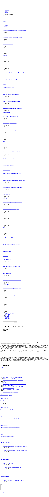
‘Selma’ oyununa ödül (6, 194)
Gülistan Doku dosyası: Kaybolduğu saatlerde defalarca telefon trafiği (14, 30)
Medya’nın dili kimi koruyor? (8, 463)
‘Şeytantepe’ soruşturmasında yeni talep (9, 87)
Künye (4, 492)
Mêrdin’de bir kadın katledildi (8, 44)
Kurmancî (7, 8)
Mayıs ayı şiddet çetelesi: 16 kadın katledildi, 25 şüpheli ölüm (14, 454)
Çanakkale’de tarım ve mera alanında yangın (10, 222)
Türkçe (6, 11)
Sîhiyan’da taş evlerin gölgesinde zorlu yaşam (10, 116)
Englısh (6, 12)
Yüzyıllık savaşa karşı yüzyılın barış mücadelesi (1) (11, 151)
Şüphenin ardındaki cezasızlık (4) (8, 158)
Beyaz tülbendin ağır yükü (4, 400)
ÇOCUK (7, 317)
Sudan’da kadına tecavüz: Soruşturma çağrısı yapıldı (12, 230)
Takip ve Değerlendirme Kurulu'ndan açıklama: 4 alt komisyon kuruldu (15, 65)
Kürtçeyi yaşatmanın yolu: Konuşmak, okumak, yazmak (12, 187)
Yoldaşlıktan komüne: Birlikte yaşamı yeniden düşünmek (10, 427)
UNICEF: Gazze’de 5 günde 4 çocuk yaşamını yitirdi (11, 244)
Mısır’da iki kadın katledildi (8, 385)
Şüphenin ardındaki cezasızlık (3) (8, 165)
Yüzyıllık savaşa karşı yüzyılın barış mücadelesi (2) (11, 144)
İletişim (4, 493)
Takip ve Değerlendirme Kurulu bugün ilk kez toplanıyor (12, 79)
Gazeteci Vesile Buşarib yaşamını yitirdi (10, 392)
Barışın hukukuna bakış (7, 273)
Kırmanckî (7, 10)
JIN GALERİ (7, 318)
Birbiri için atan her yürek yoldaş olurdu (7, 409)
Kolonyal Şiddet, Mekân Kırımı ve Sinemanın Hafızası (12, 280)
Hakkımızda (5, 491)
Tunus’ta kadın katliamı (7, 251)
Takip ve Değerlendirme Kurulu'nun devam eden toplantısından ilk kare (15, 72)
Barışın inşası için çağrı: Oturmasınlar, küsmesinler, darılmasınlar (11, 418)
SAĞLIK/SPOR (8, 314)
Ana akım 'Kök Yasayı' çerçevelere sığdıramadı (12, 467)
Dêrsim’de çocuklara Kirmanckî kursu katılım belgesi (12, 173)
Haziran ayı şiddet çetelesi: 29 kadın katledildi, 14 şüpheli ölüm (15, 450)
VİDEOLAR (7, 319)
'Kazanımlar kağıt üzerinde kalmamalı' (7, 436)
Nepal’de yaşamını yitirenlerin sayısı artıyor (11, 389)
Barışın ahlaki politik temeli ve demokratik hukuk (11, 266)
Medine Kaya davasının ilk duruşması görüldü (11, 94)
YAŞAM (7, 316)
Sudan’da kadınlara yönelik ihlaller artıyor (10, 237)
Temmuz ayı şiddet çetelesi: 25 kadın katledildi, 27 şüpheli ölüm (15, 446)
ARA (15, 322)
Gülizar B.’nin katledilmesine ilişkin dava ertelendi (11, 101)
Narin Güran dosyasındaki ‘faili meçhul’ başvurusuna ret (12, 108)
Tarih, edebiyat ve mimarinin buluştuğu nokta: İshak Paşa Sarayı (14, 180)
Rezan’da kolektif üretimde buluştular (9, 136)
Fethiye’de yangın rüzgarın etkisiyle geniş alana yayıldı (12, 202)
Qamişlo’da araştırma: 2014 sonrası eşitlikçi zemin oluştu (12, 37)
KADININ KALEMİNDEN (10, 313)
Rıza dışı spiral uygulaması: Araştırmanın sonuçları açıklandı (14, 384)
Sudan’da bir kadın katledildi (8, 388)
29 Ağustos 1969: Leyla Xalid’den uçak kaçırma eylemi (13, 480)
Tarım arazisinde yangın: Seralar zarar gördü (11, 209)
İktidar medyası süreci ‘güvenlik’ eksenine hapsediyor (13, 471)
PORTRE (7, 315)
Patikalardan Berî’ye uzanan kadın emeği (10, 123)
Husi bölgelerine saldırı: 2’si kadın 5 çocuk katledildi (13, 386)
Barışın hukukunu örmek (7, 259)
